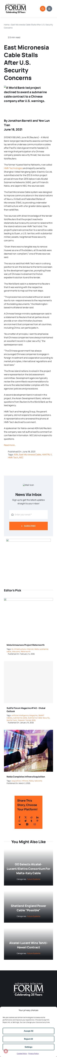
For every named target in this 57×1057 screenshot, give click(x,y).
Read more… (10, 445)
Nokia (31, 781)
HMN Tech (13, 457)
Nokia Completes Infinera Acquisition (26, 776)
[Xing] (27, 824)
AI (12, 649)
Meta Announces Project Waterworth (26, 644)
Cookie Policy (22, 1053)
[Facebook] (19, 817)
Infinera (25, 781)
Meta (36, 649)
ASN (16, 454)
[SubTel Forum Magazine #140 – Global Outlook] (28, 682)
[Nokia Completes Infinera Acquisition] (28, 731)
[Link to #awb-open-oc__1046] (42, 8)
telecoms (16, 651)
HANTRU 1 (47, 454)
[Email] (34, 824)
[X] (25, 817)
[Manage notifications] (6, 1051)
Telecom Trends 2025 (27, 720)
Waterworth (25, 651)
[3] (28, 982)
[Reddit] (31, 817)
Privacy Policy (33, 1053)
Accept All (28, 1031)
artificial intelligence (20, 715)
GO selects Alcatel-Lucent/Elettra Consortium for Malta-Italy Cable (28, 868)
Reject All (28, 1039)
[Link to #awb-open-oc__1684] (49, 8)
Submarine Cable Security (39, 718)
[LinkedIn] (37, 817)
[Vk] (19, 824)
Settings (28, 1047)
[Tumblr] (31, 821)
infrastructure (20, 649)
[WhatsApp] (19, 821)
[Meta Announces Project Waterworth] (28, 599)
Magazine (33, 715)
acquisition (16, 781)
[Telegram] (25, 821)
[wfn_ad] (28, 539)
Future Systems (33, 879)
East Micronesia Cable (30, 454)
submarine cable (20, 718)
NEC (21, 457)
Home (6, 24)
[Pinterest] (37, 821)
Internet (30, 649)
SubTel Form (12, 720)
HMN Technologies (13, 168)
